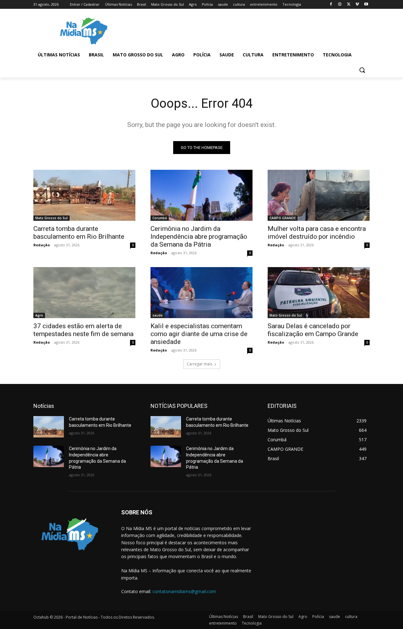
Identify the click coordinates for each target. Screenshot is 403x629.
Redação (41, 245)
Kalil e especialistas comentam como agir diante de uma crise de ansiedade (198, 334)
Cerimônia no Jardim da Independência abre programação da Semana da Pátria (198, 236)
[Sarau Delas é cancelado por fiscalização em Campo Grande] (319, 292)
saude (157, 315)
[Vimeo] (357, 4)
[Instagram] (339, 4)
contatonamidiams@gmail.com (184, 591)
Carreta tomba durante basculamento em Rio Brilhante (78, 232)
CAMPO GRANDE (283, 218)
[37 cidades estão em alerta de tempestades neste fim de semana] (84, 292)
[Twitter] (348, 4)
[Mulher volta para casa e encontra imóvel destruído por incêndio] (319, 195)
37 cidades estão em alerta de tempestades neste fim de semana (83, 330)
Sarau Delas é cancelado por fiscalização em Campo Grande (313, 330)
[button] (362, 69)
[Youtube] (366, 4)
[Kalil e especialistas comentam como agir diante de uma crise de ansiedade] (201, 292)
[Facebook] (331, 4)
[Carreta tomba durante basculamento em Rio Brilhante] (84, 195)
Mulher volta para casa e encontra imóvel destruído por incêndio (317, 232)
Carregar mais (199, 364)
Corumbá (159, 218)
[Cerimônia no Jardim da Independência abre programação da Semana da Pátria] (201, 195)
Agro (39, 315)
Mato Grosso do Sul (51, 218)
